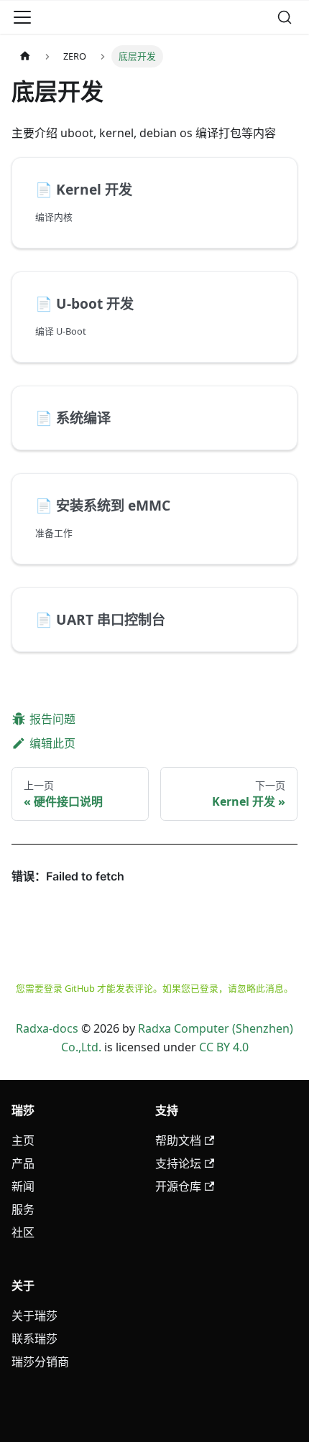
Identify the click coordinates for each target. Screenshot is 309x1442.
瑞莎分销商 (40, 1361)
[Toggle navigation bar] (22, 17)
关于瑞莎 (34, 1316)
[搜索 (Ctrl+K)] (285, 17)
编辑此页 (52, 743)
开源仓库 (178, 1186)
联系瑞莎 (34, 1338)
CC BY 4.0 (224, 1047)
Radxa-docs (47, 1028)
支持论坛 (178, 1163)
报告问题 (52, 719)
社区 (22, 1232)
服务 (22, 1209)
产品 (22, 1163)
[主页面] (25, 56)
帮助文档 (178, 1140)
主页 (22, 1140)
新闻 (22, 1186)
